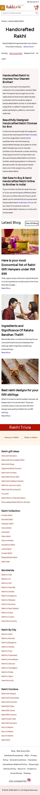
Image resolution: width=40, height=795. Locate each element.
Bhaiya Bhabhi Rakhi (9, 557)
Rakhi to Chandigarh (9, 668)
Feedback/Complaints (13, 755)
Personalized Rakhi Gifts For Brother (15, 502)
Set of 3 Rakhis (7, 732)
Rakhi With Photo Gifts (10, 477)
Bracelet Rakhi (7, 519)
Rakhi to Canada (7, 592)
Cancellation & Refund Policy (15, 764)
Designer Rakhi (7, 524)
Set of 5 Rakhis (7, 736)
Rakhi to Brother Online (23, 203)
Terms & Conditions (18, 760)
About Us (22, 769)
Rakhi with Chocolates (10, 698)
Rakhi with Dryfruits (9, 702)
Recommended (15, 53)
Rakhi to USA (6, 575)
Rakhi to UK (6, 579)
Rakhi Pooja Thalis (8, 719)
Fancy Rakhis (6, 528)
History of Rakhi (11, 437)
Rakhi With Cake (7, 706)
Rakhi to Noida (7, 672)
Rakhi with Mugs (7, 464)
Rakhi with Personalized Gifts (12, 460)
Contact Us (31, 769)
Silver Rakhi (6, 536)
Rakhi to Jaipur (7, 676)
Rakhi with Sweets (8, 694)
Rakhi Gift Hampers (9, 723)
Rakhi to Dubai (7, 613)
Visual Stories (16, 773)
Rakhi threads (31, 135)
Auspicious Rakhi (8, 545)
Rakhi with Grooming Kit (11, 490)
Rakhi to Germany (8, 604)
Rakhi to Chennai (8, 664)
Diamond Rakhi (7, 541)
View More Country (9, 621)
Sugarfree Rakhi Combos (11, 468)
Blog (13, 751)
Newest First (29, 53)
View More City (7, 681)
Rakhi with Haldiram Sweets (12, 481)
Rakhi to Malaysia (8, 600)
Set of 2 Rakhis (7, 727)
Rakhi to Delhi (6, 634)
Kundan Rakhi (6, 553)
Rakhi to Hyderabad (9, 655)
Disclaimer (32, 760)
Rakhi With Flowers (9, 715)
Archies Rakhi (6, 515)
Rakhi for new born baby (11, 485)
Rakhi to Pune (6, 651)
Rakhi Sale (5, 562)
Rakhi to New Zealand (10, 608)
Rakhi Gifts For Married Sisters (13, 498)
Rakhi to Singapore (9, 596)
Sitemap (27, 773)
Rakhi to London (7, 617)
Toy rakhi (5, 494)
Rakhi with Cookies (9, 473)
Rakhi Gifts (5, 740)
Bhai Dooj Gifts (23, 751)
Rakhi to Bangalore (8, 643)
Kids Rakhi (5, 532)
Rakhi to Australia (8, 587)
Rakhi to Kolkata (7, 647)
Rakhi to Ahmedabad (9, 659)
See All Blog (32, 223)
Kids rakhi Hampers (9, 456)
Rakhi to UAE (6, 583)
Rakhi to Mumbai (8, 638)
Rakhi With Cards (8, 710)
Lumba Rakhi (6, 549)
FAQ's (27, 755)
